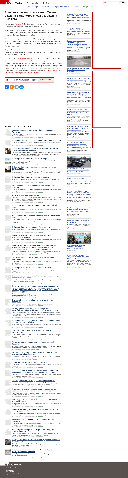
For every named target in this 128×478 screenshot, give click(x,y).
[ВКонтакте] (7, 87)
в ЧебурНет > (86, 7)
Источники (46, 7)
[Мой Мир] (21, 87)
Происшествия (65, 7)
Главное (30, 7)
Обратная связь (9, 470)
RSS (19, 474)
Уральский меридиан (26, 58)
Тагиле (17, 30)
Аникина (18, 24)
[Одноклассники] (12, 87)
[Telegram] (16, 87)
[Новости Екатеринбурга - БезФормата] (11, 2)
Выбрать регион (9, 471)
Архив (37, 7)
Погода (55, 7)
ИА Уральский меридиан (26, 80)
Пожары (76, 7)
